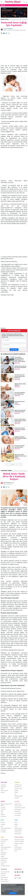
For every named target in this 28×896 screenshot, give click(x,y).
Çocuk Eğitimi (17, 811)
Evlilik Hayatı (3, 786)
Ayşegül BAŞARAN (8, 28)
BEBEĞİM (3, 801)
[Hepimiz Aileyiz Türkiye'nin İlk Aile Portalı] (13, 1)
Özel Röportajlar (18, 831)
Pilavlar (2, 850)
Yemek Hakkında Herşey (6, 847)
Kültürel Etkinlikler (18, 830)
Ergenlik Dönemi (18, 809)
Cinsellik (16, 792)
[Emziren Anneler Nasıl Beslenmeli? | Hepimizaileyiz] (7, 422)
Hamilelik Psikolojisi (18, 796)
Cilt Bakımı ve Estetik (19, 843)
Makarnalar (3, 854)
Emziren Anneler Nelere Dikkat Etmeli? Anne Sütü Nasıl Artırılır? (20, 421)
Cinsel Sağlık (3, 831)
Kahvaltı (2, 843)
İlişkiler (2, 788)
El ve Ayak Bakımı (18, 849)
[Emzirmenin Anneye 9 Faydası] (7, 404)
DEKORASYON (4, 869)
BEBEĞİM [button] (3, 5)
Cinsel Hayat (3, 784)
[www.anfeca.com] (14, 12)
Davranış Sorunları (18, 805)
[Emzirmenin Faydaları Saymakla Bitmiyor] (7, 448)
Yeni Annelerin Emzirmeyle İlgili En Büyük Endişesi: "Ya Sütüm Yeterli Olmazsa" (20, 359)
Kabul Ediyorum (13, 893)
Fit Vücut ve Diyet (18, 847)
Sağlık (2, 811)
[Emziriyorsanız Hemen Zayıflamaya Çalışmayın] (7, 431)
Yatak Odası (3, 875)
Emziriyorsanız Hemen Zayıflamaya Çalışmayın (20, 428)
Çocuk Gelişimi (17, 815)
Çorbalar (2, 856)
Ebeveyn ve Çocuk (4, 790)
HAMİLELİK (17, 782)
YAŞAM (16, 820)
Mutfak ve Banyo (4, 877)
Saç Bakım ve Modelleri (19, 841)
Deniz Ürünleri (4, 862)
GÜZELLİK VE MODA (19, 837)
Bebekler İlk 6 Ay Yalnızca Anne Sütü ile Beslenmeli (20, 367)
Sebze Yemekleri (4, 849)
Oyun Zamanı (3, 816)
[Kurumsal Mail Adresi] (16, 878)
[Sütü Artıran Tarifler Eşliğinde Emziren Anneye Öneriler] (7, 457)
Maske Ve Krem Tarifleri (19, 839)
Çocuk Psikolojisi (18, 813)
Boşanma (3, 792)
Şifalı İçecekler (3, 860)
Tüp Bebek (17, 798)
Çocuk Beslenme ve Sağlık (20, 807)
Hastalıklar (3, 824)
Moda (16, 850)
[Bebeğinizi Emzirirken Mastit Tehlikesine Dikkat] (7, 439)
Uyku (2, 812)
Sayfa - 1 (13, 464)
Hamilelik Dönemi (18, 784)
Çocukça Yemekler (4, 858)
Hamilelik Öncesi (18, 786)
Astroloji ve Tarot (18, 833)
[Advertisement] (14, 50)
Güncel (16, 826)
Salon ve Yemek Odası (5, 871)
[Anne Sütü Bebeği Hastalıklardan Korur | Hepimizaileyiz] (7, 369)
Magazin (16, 824)
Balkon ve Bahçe (4, 879)
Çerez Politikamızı (8, 890)
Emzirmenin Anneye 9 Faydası (20, 402)
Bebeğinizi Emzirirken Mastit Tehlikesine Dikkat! (21, 437)
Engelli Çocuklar (18, 804)
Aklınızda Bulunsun (18, 828)
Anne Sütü (3, 807)
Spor (15, 794)
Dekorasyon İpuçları (5, 881)
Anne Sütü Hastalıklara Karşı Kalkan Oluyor (20, 393)
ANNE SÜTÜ (17, 363)
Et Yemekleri (3, 841)
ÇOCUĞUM (17, 801)
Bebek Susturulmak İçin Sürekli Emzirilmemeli (20, 411)
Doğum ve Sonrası (18, 788)
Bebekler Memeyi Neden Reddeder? (20, 384)
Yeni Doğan (3, 809)
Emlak (16, 822)
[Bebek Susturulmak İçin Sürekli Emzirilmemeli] (7, 413)
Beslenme (17, 790)
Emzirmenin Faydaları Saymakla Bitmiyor (20, 446)
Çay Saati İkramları (4, 839)
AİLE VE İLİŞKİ (4, 782)
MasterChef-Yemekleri (5, 865)
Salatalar (2, 864)
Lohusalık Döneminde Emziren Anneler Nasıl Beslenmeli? (20, 376)
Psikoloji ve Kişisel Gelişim (6, 828)
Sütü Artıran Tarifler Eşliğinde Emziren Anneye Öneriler (21, 456)
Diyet (2, 826)
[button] (1, 2)
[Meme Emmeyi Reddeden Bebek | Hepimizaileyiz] (7, 386)
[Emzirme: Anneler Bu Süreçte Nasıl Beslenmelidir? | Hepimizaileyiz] (7, 377)
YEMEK (2, 837)
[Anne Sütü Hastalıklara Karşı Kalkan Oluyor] (7, 395)
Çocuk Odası (3, 873)
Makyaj (16, 845)
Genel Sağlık (3, 830)
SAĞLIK (2, 820)
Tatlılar (2, 845)
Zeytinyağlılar (3, 852)
